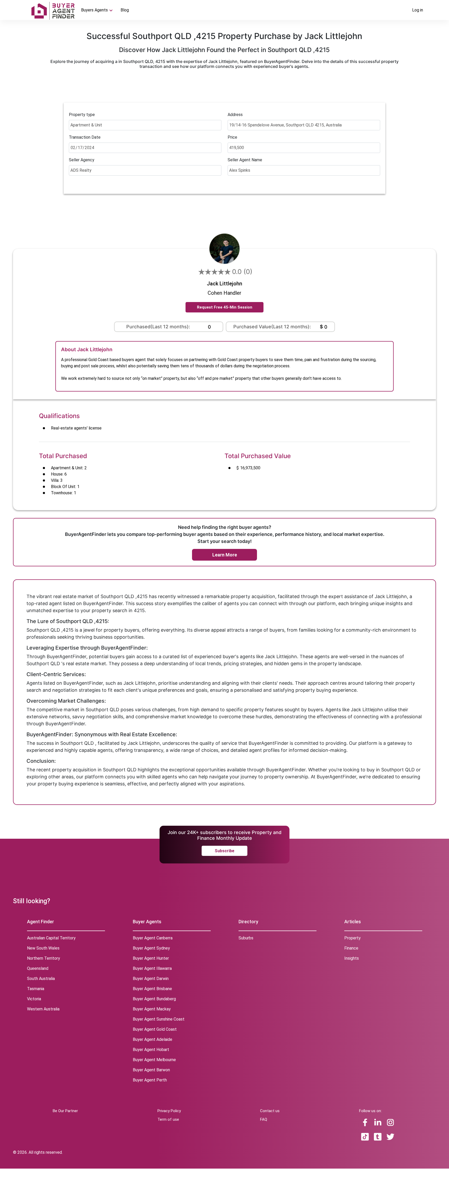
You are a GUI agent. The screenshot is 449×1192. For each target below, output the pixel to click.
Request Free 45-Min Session (224, 307)
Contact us (270, 1110)
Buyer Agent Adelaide (152, 1039)
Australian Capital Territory (51, 937)
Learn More (224, 554)
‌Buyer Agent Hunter (151, 958)
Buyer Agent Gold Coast (155, 1029)
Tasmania (35, 988)
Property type (82, 114)
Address (235, 114)
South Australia (41, 978)
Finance (351, 948)
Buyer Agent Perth (150, 1080)
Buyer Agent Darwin (151, 978)
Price (232, 137)
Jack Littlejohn (224, 283)
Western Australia (43, 1009)
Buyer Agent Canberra (153, 937)
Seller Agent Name (245, 159)
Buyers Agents (94, 10)
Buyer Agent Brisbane (152, 988)
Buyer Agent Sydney (151, 948)
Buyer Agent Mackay (152, 1009)
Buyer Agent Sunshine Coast (158, 1019)
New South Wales (43, 948)
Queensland (37, 968)
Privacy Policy (169, 1110)
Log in (417, 10)
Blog (125, 10)
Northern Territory (43, 958)
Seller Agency (81, 159)
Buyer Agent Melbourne (154, 1059)
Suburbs (246, 937)
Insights (351, 958)
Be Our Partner (65, 1110)
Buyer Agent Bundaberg (154, 998)
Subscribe (224, 850)
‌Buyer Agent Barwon (151, 1069)
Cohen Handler (224, 293)
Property (352, 937)
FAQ (263, 1119)
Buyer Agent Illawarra (152, 968)
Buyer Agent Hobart (151, 1049)
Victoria (34, 998)
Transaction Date (85, 137)
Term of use (168, 1119)
